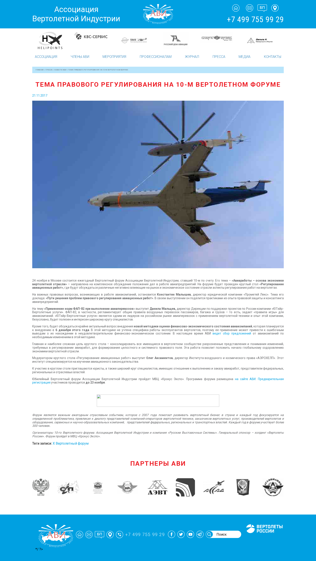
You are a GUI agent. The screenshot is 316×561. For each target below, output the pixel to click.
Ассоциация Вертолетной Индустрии (76, 14)
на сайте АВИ (245, 379)
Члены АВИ (80, 57)
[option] (53, 40)
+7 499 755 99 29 (255, 19)
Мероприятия (114, 57)
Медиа (244, 57)
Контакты (272, 57)
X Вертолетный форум (71, 443)
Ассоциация (46, 57)
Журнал (192, 57)
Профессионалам (156, 57)
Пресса (219, 57)
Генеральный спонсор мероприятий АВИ (264, 538)
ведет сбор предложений (232, 333)
